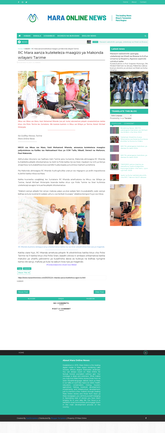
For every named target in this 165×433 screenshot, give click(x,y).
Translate (127, 118)
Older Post (99, 292)
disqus (61, 298)
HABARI (27, 36)
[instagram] (22, 2)
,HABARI (37, 62)
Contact (143, 2)
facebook (90, 298)
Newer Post (23, 292)
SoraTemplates (32, 418)
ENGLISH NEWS (89, 36)
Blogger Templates (58, 418)
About (134, 2)
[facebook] (18, 2)
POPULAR (116, 124)
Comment (129, 124)
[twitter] (26, 2)
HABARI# (27, 268)
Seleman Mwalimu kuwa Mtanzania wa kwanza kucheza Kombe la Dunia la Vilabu (134, 139)
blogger (31, 298)
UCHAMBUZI (49, 36)
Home (125, 2)
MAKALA (37, 36)
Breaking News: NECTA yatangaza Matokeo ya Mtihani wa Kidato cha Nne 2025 (134, 130)
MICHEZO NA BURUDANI (68, 36)
